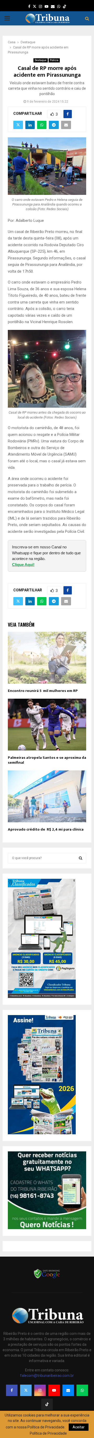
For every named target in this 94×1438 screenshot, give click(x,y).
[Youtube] (54, 1390)
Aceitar (79, 1427)
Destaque (40, 60)
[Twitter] (26, 1390)
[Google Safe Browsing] (47, 1278)
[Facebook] (11, 1390)
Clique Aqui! (23, 564)
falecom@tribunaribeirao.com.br (47, 1375)
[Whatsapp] (82, 1390)
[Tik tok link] (64, 6)
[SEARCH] (80, 858)
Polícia (54, 60)
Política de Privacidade (48, 1433)
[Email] (68, 1390)
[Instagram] (40, 1390)
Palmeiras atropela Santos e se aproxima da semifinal (47, 760)
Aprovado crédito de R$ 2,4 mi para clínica (46, 829)
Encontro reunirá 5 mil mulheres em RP (43, 691)
